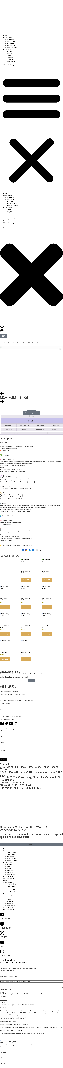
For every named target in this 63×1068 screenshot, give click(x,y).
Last (2, 742)
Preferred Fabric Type (7, 970)
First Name (3, 1047)
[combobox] (31, 227)
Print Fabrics (10, 43)
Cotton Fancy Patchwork (20, 343)
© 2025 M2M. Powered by (14, 961)
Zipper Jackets (11, 61)
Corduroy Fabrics (11, 39)
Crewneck (9, 53)
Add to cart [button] (26, 580)
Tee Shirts (9, 51)
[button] (31, 129)
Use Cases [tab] (16, 433)
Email (2, 745)
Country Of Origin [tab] (40, 429)
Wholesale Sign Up (8, 65)
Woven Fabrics (7, 37)
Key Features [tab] (8, 425)
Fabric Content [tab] (40, 425)
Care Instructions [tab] (55, 429)
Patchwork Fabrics (12, 45)
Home (5, 35)
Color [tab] (47, 433)
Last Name (3, 1052)
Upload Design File (5, 989)
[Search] (1, 322)
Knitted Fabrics (7, 49)
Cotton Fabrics (11, 41)
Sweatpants (10, 57)
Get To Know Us (8, 63)
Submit (3, 759)
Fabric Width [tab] (9, 429)
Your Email (3, 996)
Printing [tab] (24, 429)
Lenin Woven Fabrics (12, 47)
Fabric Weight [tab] (55, 425)
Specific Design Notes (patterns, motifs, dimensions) (15, 981)
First (2, 737)
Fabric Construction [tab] (24, 425)
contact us (19, 1030)
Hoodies (9, 55)
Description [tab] (32, 416)
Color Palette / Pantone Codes (9, 976)
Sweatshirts (10, 59)
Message (2, 750)
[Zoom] (60, 349)
